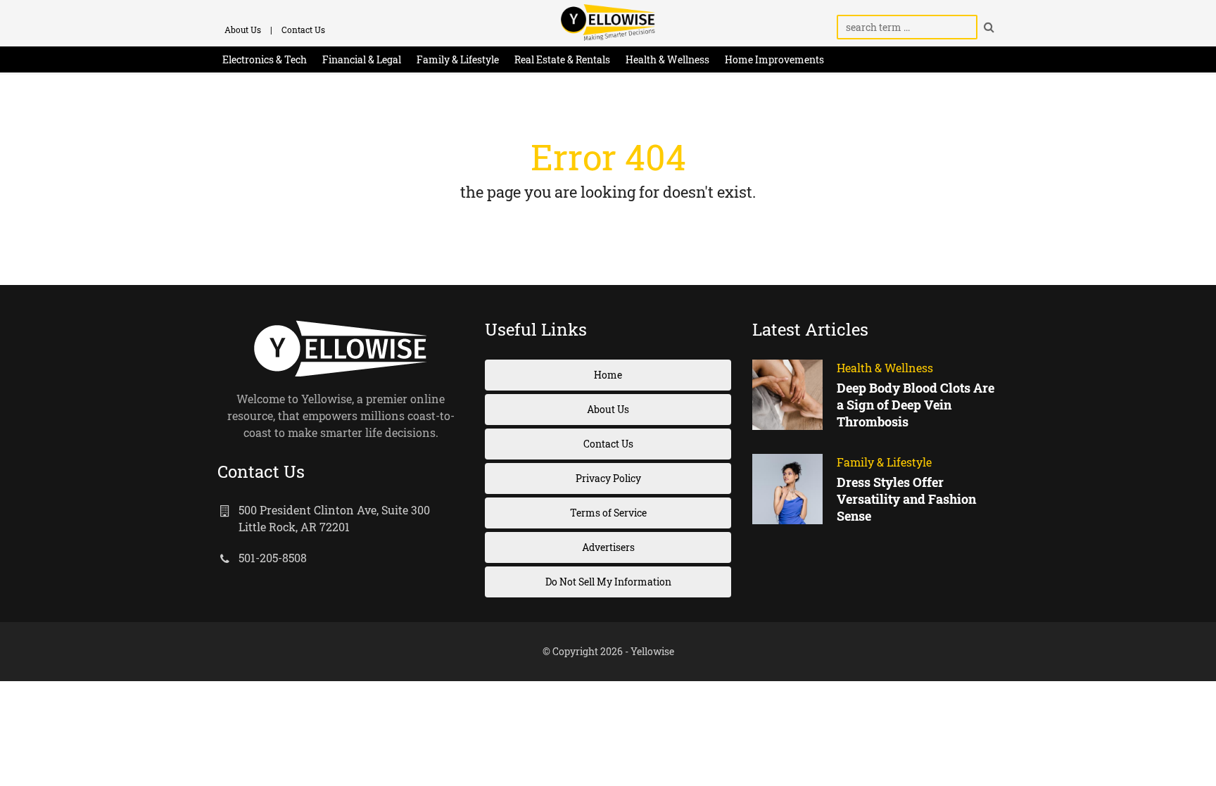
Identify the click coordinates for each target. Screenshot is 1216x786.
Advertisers (608, 547)
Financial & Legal (361, 59)
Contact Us (303, 29)
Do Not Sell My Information (608, 581)
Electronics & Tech (264, 59)
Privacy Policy (608, 478)
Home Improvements (774, 59)
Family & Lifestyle (458, 59)
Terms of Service (608, 512)
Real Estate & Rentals (562, 59)
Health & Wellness (667, 59)
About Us (242, 29)
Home (608, 374)
